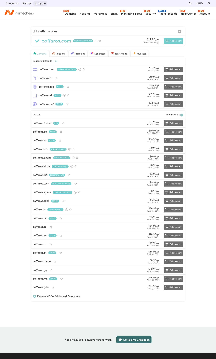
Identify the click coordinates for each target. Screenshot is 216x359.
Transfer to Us (168, 13)
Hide (56, 61)
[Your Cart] (190, 3)
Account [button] (204, 13)
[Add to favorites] (99, 41)
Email (114, 13)
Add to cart (175, 41)
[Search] (208, 3)
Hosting (84, 13)
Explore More (172, 114)
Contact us (12, 3)
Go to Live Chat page (136, 339)
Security (150, 13)
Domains (70, 13)
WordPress (100, 13)
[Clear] (179, 31)
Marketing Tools (131, 13)
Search (35, 31)
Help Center (188, 13)
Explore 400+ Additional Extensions (59, 296)
